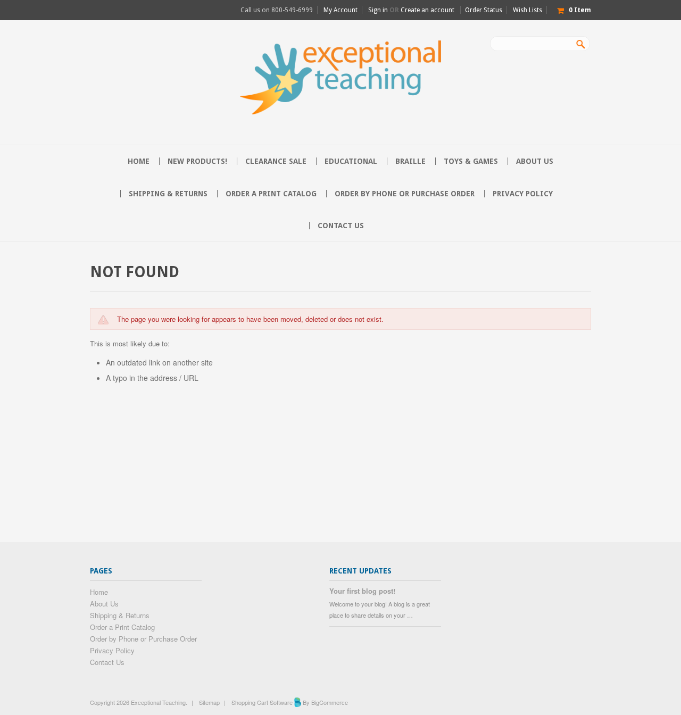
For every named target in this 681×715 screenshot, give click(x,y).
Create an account (427, 10)
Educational (351, 161)
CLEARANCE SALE (275, 161)
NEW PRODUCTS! (197, 161)
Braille (410, 161)
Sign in (378, 10)
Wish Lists (527, 10)
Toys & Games (471, 161)
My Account (340, 10)
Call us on (276, 10)
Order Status (483, 10)
